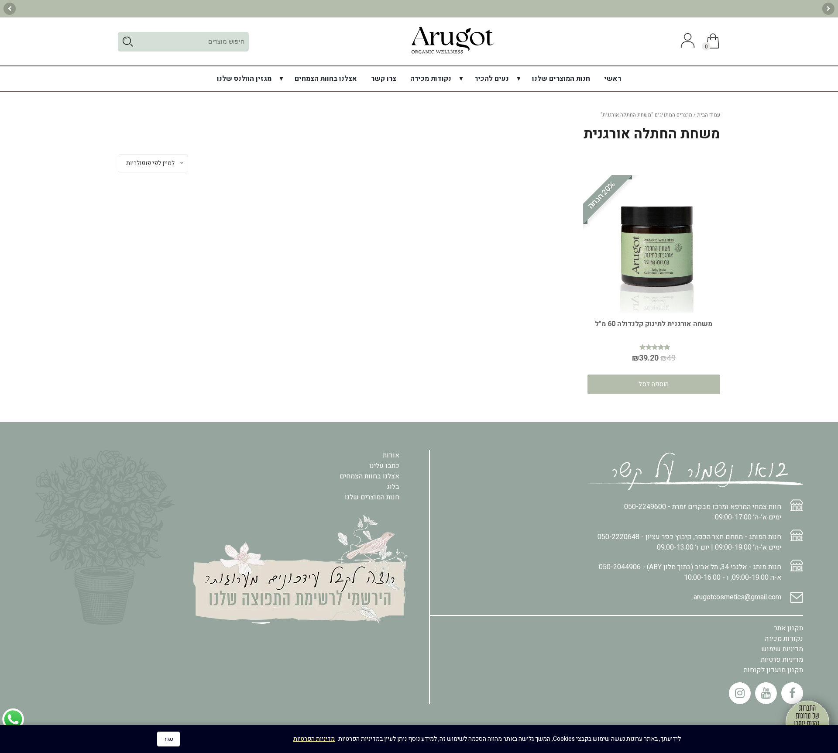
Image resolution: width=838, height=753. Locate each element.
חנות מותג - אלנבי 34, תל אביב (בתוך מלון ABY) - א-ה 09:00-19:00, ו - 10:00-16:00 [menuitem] (690, 572)
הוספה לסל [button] (654, 384)
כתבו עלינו (384, 466)
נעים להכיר (491, 78)
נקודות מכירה (430, 78)
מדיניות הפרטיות (314, 738)
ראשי (612, 78)
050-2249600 (645, 507)
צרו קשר (383, 78)
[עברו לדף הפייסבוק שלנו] (792, 693)
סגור (168, 739)
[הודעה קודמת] (828, 9)
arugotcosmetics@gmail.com (737, 597)
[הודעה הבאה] (9, 9)
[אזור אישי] (686, 41)
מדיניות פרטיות (782, 659)
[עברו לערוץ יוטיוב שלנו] (766, 693)
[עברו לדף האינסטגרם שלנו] (740, 693)
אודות (391, 455)
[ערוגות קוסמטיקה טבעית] (452, 53)
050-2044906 (620, 567)
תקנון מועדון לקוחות (773, 670)
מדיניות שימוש (782, 649)
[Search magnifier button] (127, 41)
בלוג (393, 486)
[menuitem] (612, 78)
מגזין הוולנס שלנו (244, 78)
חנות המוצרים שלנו (561, 78)
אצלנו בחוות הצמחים (326, 78)
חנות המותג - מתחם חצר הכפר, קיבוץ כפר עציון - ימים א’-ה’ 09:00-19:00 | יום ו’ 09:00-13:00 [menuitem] (689, 542)
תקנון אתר (788, 628)
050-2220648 (618, 537)
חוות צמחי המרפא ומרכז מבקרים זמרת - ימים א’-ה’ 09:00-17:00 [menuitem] (702, 512)
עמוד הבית (708, 115)
